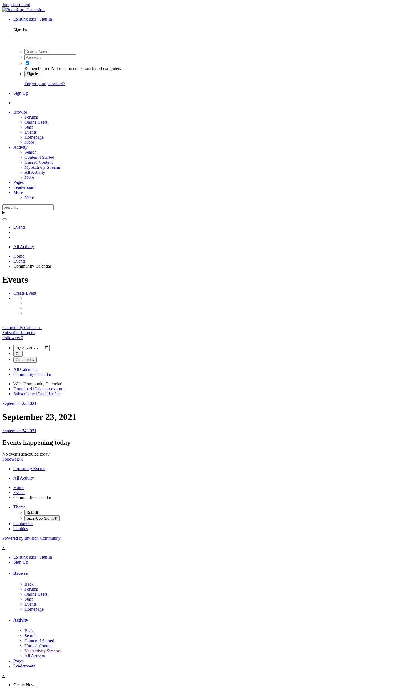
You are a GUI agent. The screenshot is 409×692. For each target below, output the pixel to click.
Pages (18, 182)
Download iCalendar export (37, 389)
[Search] (4, 219)
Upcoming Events (29, 468)
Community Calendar (22, 327)
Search (30, 152)
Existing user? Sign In (33, 19)
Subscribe (11, 332)
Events (30, 132)
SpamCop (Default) (42, 518)
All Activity (34, 172)
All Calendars (25, 369)
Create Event (24, 293)
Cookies (20, 528)
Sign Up (20, 93)
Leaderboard (24, 187)
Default (32, 512)
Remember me (37, 68)
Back (29, 584)
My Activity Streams (42, 167)
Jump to (28, 332)
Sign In (32, 74)
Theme (19, 507)
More (29, 142)
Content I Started (39, 157)
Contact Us (23, 523)
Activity (20, 147)
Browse (20, 112)
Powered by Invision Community (31, 538)
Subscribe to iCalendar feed (37, 394)
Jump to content (16, 4)
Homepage (34, 137)
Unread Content (38, 162)
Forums (31, 117)
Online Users (36, 122)
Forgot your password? (44, 83)
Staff (28, 127)
